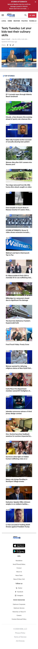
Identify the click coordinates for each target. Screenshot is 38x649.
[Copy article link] (13, 45)
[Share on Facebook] (7, 45)
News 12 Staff (6, 39)
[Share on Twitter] (10, 45)
